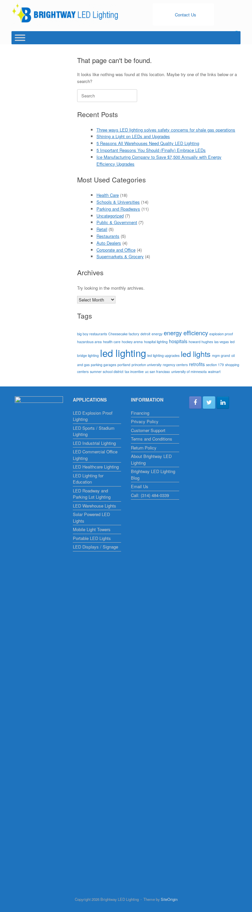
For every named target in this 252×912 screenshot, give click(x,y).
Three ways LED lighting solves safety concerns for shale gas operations (165, 130)
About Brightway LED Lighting (151, 459)
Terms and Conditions (151, 439)
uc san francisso (157, 371)
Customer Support (148, 430)
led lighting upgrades (163, 355)
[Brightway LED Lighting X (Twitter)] (209, 402)
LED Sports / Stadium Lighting (94, 431)
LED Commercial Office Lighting (95, 454)
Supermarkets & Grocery (120, 256)
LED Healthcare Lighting (96, 467)
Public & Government (116, 222)
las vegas (221, 341)
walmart (214, 371)
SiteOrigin (169, 899)
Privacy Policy (144, 421)
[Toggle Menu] (20, 38)
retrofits (197, 364)
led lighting (123, 353)
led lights (196, 353)
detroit (145, 333)
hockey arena (132, 341)
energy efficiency (186, 332)
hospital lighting (156, 341)
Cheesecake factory (123, 333)
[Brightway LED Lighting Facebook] (195, 402)
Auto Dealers (108, 243)
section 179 (215, 364)
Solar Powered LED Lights (91, 517)
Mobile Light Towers (92, 529)
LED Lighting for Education (88, 478)
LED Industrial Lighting (94, 443)
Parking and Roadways (118, 209)
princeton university (146, 364)
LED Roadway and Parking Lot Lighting (92, 493)
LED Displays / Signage (95, 547)
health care (111, 341)
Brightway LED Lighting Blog (153, 474)
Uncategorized (110, 216)
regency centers (175, 364)
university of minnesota (189, 371)
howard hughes (201, 341)
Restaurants (107, 236)
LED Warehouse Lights (94, 506)
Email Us (139, 486)
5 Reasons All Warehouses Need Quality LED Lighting (147, 143)
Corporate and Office (116, 250)
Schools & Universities (118, 202)
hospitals (178, 341)
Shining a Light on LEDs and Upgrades (133, 136)
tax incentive (134, 371)
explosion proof (221, 333)
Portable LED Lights (92, 538)
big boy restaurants (92, 333)
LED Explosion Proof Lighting (93, 416)
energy (157, 333)
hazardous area (89, 341)
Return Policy (144, 448)
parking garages (103, 364)
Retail (101, 229)
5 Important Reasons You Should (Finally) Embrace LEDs (151, 150)
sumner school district (106, 371)
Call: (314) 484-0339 (150, 495)
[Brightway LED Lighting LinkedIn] (223, 402)
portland (123, 364)
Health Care (107, 195)
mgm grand (221, 355)
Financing (140, 413)
